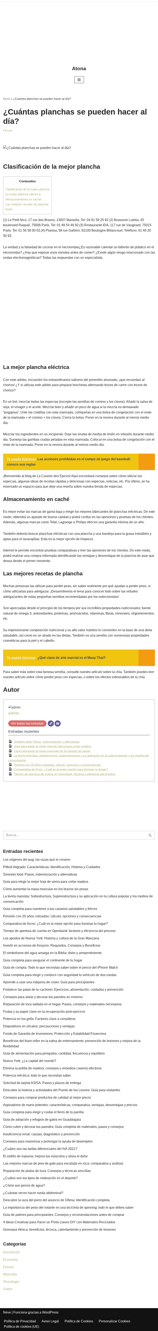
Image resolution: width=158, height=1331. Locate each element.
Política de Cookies (79, 1321)
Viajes (7, 1289)
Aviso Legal (50, 1321)
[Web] (51, 723)
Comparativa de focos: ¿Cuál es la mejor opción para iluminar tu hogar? (61, 769)
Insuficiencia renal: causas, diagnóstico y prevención (41, 1134)
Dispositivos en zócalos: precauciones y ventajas (39, 1026)
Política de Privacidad (20, 1321)
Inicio (6, 98)
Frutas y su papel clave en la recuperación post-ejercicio (44, 1011)
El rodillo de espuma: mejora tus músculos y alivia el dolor (45, 1156)
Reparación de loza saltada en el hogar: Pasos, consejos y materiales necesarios (62, 1004)
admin (13, 713)
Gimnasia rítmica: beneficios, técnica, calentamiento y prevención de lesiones (59, 1229)
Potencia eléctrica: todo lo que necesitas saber (37, 1075)
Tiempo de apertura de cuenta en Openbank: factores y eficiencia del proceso (64, 774)
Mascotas (10, 1274)
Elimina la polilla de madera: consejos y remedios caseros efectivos (52, 1068)
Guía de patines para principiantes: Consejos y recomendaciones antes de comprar (63, 1214)
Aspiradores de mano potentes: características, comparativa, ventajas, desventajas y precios (70, 1105)
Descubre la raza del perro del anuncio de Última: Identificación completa (56, 1200)
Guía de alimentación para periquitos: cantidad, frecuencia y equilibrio (54, 1053)
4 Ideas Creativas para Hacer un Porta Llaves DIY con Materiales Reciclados (59, 1222)
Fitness (8, 130)
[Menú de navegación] (79, 79)
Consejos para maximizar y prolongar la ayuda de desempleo (48, 1141)
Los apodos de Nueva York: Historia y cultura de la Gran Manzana (51, 938)
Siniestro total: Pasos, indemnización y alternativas (47, 741)
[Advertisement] (79, 31)
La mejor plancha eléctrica (23, 194)
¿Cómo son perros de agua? (24, 1185)
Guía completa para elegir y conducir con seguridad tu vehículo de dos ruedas (59, 975)
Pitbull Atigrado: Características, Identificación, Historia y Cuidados (51, 867)
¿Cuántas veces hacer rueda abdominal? (33, 1193)
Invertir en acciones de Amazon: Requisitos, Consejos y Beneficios (51, 945)
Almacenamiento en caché (23, 199)
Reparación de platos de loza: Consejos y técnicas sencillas (47, 1171)
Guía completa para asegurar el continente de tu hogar (42, 960)
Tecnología (11, 1281)
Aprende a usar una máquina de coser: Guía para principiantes (48, 982)
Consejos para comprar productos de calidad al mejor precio (47, 1097)
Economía (10, 1259)
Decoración (11, 1252)
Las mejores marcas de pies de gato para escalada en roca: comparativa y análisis (63, 1163)
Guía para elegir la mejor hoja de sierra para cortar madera (52, 746)
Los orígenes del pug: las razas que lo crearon (36, 859)
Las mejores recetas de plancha (26, 204)
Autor (9, 209)
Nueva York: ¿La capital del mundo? (29, 1061)
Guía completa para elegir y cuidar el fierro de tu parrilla (43, 1112)
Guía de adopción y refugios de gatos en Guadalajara (42, 1119)
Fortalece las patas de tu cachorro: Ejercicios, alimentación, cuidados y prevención (63, 989)
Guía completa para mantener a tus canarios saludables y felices (50, 909)
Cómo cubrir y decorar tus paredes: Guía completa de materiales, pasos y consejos (63, 1126)
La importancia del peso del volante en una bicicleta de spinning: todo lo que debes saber (68, 1207)
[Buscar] (150, 835)
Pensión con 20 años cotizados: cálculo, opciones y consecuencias (57, 764)
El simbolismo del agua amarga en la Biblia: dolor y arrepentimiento (52, 953)
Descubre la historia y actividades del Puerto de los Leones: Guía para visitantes (61, 1090)
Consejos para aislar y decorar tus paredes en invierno (43, 997)
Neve (7, 1312)
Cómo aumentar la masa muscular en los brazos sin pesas (52, 751)
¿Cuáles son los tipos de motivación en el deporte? (40, 1178)
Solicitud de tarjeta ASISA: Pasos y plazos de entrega (42, 1083)
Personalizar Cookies (114, 1321)
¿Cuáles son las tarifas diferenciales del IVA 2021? (40, 1149)
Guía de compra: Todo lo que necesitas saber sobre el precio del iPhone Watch (60, 967)
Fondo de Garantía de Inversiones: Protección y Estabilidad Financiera (54, 1033)
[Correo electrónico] (58, 723)
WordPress (50, 1312)
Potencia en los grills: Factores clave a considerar (39, 1019)
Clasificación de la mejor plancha (27, 189)
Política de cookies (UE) (21, 1326)
